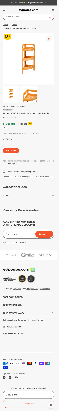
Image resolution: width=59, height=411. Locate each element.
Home (5, 25)
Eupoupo (17, 288)
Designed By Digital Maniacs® (38, 288)
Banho (14, 25)
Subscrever (28, 404)
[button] (4, 10)
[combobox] (28, 17)
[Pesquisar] (50, 17)
